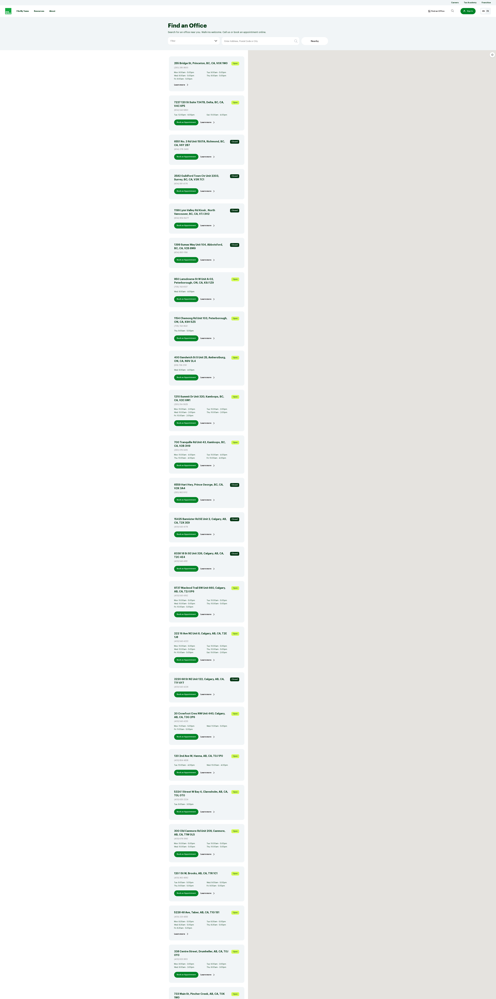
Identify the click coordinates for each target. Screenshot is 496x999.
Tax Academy (470, 2)
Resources (39, 11)
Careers (455, 2)
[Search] (452, 11)
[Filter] (170, 37)
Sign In (470, 11)
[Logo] (8, 11)
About (52, 11)
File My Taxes (23, 11)
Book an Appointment (186, 122)
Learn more (179, 85)
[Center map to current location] (492, 54)
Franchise (486, 2)
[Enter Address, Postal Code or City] (238, 37)
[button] (468, 11)
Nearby (315, 41)
